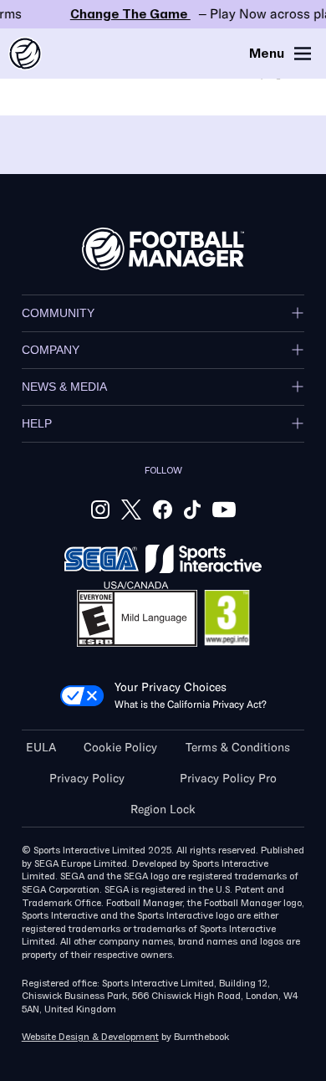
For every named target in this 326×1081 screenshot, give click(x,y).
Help (37, 423)
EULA (41, 747)
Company (50, 349)
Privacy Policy (87, 778)
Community (58, 313)
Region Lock (163, 809)
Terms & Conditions (238, 747)
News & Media (64, 386)
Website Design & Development (90, 1037)
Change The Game (163, 14)
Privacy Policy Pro (228, 778)
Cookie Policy (120, 747)
